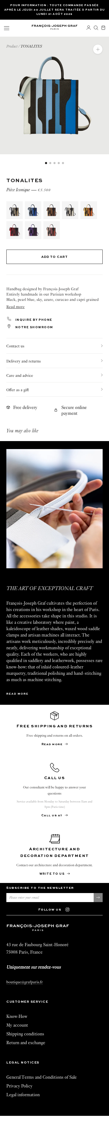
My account (17, 1025)
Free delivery (25, 407)
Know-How (16, 1016)
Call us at (52, 815)
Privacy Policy (19, 1086)
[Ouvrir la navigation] (6, 28)
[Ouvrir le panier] (103, 28)
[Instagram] (70, 909)
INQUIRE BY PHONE (33, 320)
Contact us (15, 346)
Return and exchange (25, 1042)
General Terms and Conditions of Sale (41, 1077)
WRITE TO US (52, 874)
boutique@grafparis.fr (24, 982)
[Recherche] (96, 28)
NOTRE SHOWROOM (33, 327)
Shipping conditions (25, 1034)
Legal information (23, 1095)
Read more (17, 694)
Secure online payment (74, 410)
